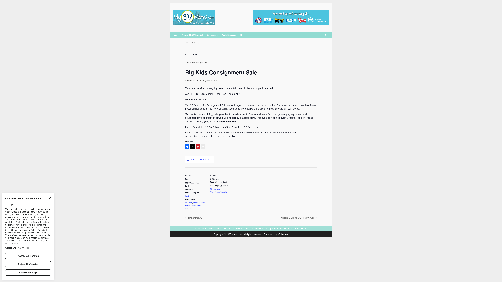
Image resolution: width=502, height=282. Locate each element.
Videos (243, 35)
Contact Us (221, 228)
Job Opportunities (274, 228)
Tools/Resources (229, 35)
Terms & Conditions (253, 228)
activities (188, 202)
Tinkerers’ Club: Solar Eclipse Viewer (296, 217)
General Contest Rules (295, 228)
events (188, 205)
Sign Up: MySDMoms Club (192, 35)
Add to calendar (200, 159)
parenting (189, 208)
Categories (211, 35)
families (188, 196)
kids (199, 205)
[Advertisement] (291, 17)
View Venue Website (218, 191)
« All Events (191, 54)
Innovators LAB (195, 217)
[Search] (326, 35)
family (194, 205)
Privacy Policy (235, 228)
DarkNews (269, 234)
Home (175, 35)
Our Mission (208, 228)
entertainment (199, 202)
